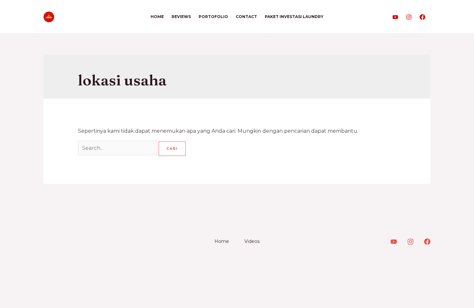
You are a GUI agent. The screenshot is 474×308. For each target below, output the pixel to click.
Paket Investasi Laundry (294, 16)
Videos (252, 241)
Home (157, 16)
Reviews (181, 16)
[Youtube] (395, 17)
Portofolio (213, 16)
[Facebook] (422, 17)
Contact (246, 16)
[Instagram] (409, 17)
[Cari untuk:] (118, 148)
